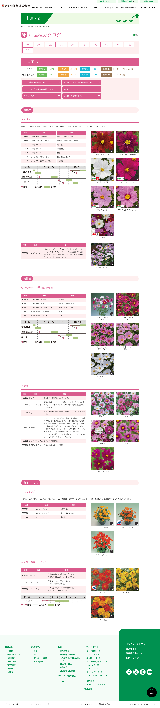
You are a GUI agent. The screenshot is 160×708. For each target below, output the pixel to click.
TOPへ (152, 694)
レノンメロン (92, 669)
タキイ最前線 (92, 651)
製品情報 (48, 8)
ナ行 (84, 45)
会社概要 (11, 658)
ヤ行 (118, 45)
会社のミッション (15, 655)
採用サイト (105, 1)
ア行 (39, 45)
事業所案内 (12, 665)
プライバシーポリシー (14, 704)
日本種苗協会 (104, 704)
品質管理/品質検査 (68, 671)
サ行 (61, 45)
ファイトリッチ (93, 655)
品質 (60, 8)
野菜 (36, 651)
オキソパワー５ (93, 672)
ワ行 (28, 50)
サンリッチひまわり (95, 662)
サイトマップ (86, 704)
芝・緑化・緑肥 (40, 658)
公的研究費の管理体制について (70, 659)
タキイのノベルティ (95, 684)
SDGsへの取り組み (77, 8)
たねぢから (91, 665)
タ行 (73, 45)
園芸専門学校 (126, 1)
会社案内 (35, 8)
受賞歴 (10, 672)
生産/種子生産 (66, 664)
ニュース (95, 8)
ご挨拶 (10, 651)
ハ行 (95, 45)
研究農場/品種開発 (68, 655)
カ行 (50, 45)
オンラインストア (148, 8)
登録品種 (88, 689)
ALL (27, 45)
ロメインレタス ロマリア (97, 676)
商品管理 (64, 667)
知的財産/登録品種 (129, 8)
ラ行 (129, 45)
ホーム (23, 26)
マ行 (106, 45)
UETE (89, 681)
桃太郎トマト (92, 658)
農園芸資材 (38, 662)
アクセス (11, 669)
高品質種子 (65, 651)
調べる (30, 26)
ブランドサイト (109, 8)
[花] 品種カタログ (41, 26)
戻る (137, 35)
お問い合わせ (149, 1)
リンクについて (67, 704)
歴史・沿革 (12, 662)
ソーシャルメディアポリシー (42, 704)
